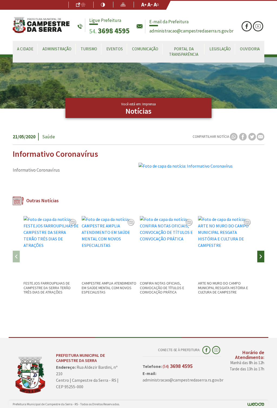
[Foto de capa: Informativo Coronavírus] (201, 166)
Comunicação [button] (145, 48)
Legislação (220, 48)
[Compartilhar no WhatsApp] (234, 136)
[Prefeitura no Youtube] (258, 26)
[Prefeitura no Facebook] (247, 26)
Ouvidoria (250, 48)
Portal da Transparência (183, 51)
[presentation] (16, 256)
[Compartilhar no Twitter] (252, 136)
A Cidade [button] (25, 48)
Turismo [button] (89, 48)
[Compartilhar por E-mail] (260, 136)
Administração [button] (56, 48)
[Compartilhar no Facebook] (243, 136)
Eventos (114, 48)
